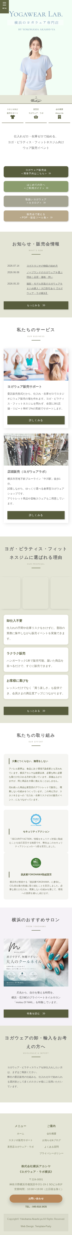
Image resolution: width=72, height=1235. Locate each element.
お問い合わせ (36, 1198)
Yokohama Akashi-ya (31, 1219)
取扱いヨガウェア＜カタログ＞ (36, 201)
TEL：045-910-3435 (36, 1206)
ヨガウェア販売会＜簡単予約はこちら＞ (34, 172)
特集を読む (33, 1013)
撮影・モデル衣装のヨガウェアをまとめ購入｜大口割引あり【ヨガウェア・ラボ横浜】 (45, 288)
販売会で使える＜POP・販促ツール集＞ (34, 216)
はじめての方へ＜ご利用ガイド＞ (34, 186)
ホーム (20, 1133)
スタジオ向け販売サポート (12, 111)
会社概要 (51, 1133)
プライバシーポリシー (52, 1153)
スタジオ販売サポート (21, 1140)
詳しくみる (36, 420)
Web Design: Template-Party (36, 1226)
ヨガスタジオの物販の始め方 (42, 265)
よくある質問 (51, 1146)
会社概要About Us (59, 111)
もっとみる (33, 305)
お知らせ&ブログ (51, 1140)
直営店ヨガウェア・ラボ (36, 111)
